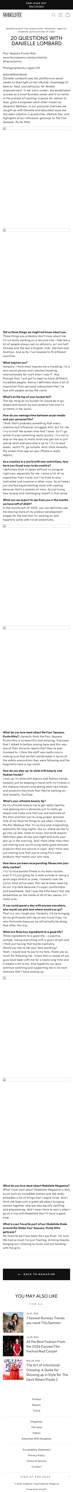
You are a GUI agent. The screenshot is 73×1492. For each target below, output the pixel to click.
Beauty (36, 1405)
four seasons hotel (34, 28)
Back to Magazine (38, 1274)
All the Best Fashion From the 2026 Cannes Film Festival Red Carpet (45, 1346)
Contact (36, 1466)
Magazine (36, 1421)
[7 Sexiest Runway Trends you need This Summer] (13, 1322)
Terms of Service (36, 1461)
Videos (36, 1432)
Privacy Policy (36, 1455)
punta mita (35, 31)
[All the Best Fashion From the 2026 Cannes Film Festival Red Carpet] (13, 1346)
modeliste (23, 31)
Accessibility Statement (36, 1449)
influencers (50, 28)
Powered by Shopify (36, 1489)
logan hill (61, 28)
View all (36, 1304)
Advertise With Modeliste (36, 1438)
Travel (36, 1410)
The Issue (36, 1427)
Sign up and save (36, 1476)
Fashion (36, 1399)
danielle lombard (14, 28)
